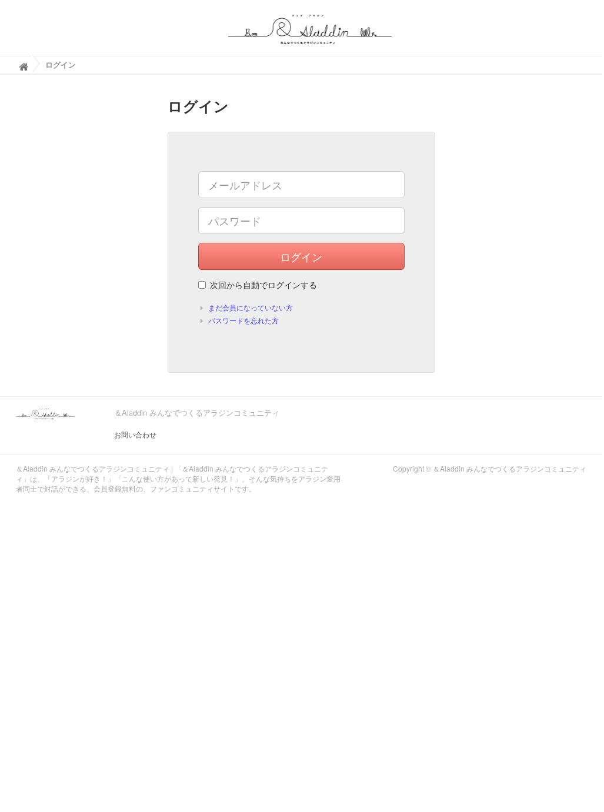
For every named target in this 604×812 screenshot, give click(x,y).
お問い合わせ (135, 434)
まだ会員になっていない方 (250, 307)
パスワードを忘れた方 (243, 320)
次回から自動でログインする (263, 284)
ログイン (301, 256)
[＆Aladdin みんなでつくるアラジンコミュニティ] (310, 27)
